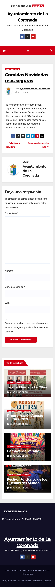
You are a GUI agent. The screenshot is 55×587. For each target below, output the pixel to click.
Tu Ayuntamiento (9, 581)
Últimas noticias (12, 69)
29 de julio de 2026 (20, 456)
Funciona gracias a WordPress (18, 570)
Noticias (11, 382)
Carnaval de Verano (23, 451)
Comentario (11, 213)
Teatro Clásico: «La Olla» (27, 387)
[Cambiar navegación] (28, 50)
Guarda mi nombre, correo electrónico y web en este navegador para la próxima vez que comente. (27, 327)
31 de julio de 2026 (20, 392)
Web (7, 303)
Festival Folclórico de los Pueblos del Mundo (27, 481)
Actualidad (37, 581)
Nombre (9, 271)
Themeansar (27, 574)
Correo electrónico (15, 287)
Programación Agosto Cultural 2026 (25, 417)
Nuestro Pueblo (24, 581)
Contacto (47, 581)
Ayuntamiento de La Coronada (35, 88)
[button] (51, 50)
